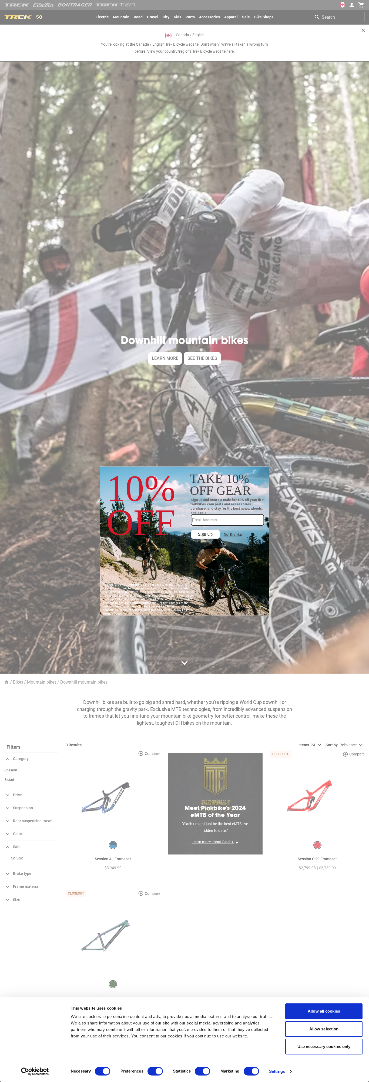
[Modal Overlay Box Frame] (184, 541)
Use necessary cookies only (324, 1046)
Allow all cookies (324, 1011)
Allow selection (324, 1029)
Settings (277, 1071)
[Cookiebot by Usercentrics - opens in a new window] (35, 1071)
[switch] (155, 1071)
